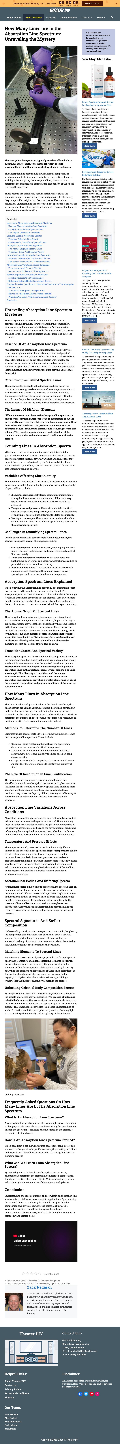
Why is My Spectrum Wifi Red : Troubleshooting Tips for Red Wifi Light (39, 1283)
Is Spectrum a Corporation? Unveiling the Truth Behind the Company (96, 273)
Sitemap (9, 1397)
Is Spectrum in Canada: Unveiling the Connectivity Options (33, 1280)
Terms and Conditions (17, 1393)
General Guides (69, 17)
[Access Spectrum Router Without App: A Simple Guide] (98, 400)
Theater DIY (59, 10)
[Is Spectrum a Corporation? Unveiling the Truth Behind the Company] (98, 243)
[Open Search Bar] (112, 17)
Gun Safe (51, 17)
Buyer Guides (14, 17)
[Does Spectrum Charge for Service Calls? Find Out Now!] (98, 159)
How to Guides (34, 17)
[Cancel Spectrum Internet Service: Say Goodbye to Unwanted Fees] (98, 81)
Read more (89, 145)
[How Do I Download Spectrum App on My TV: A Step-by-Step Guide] (98, 334)
